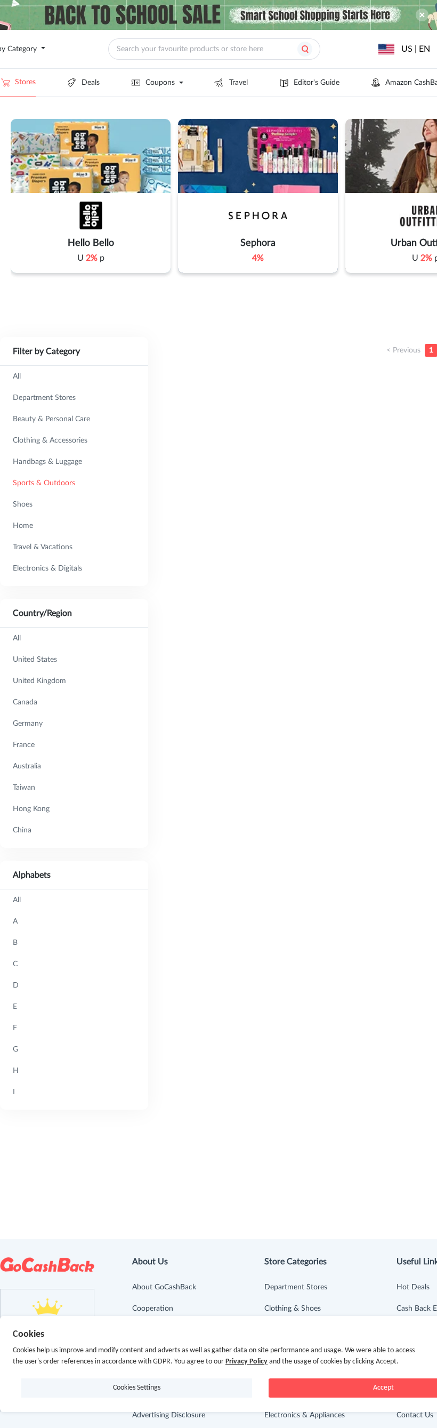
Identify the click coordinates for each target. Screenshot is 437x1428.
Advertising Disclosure (168, 1415)
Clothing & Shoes (292, 1308)
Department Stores (295, 1287)
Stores (25, 82)
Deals (91, 82)
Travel (238, 82)
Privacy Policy (246, 1362)
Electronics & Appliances (304, 1415)
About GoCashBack (164, 1287)
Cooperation (152, 1308)
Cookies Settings (136, 1388)
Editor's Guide (316, 82)
